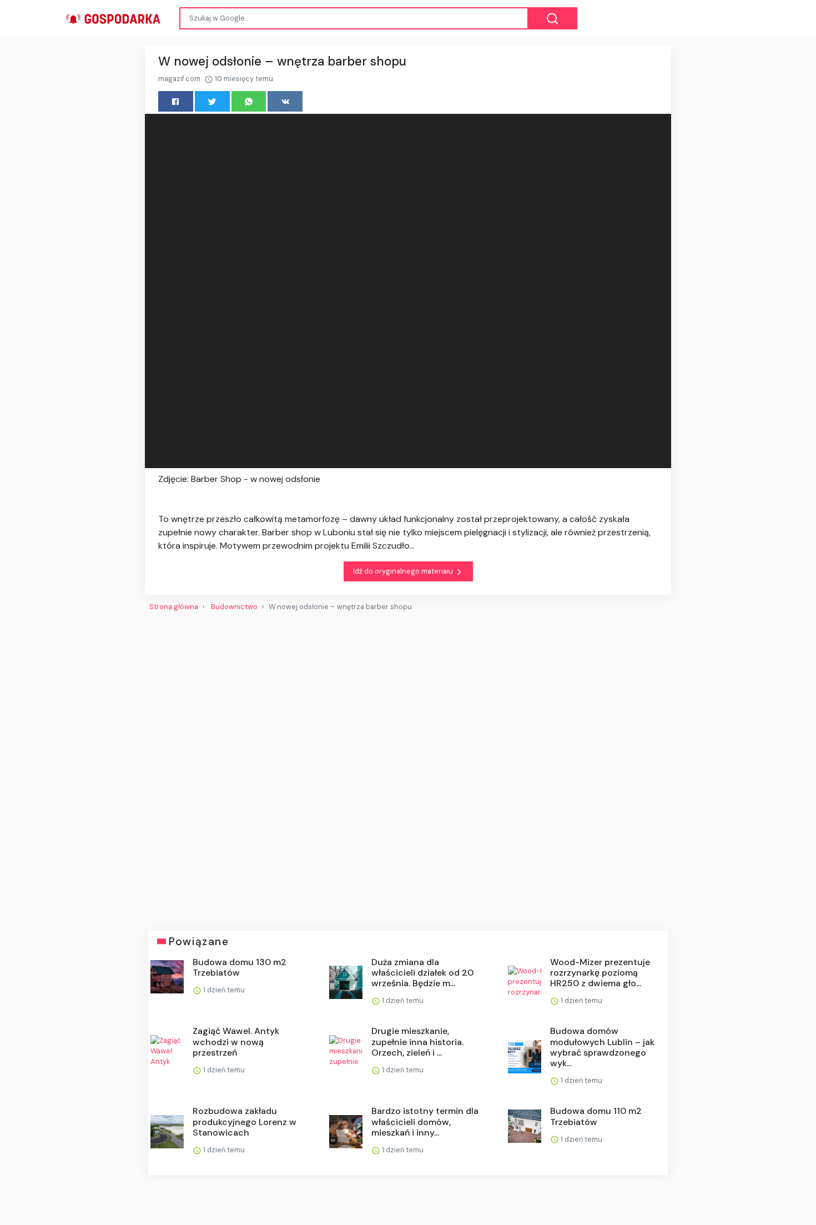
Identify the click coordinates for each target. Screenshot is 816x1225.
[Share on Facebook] (175, 101)
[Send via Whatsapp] (248, 101)
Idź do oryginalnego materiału (404, 571)
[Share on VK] (285, 101)
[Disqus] (408, 766)
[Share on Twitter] (212, 101)
